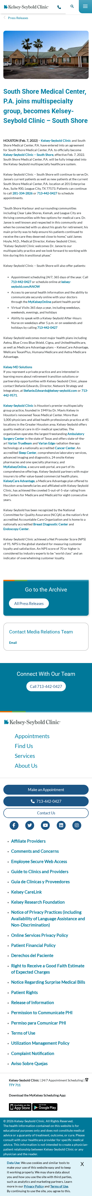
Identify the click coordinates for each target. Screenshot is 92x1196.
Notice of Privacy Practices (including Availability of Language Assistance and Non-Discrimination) (48, 918)
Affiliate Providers (28, 841)
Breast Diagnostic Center (50, 524)
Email (13, 642)
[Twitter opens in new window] (29, 825)
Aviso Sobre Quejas (29, 1063)
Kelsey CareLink (26, 891)
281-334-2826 (23, 193)
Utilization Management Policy (40, 1043)
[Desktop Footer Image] (32, 726)
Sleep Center (27, 452)
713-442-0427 (47, 193)
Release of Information (32, 1002)
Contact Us (46, 813)
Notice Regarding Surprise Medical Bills (48, 982)
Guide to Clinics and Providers (39, 871)
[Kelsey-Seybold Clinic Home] (28, 7)
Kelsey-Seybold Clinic (56, 140)
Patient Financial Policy (33, 945)
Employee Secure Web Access (39, 861)
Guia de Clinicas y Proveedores (40, 881)
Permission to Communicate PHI (42, 1012)
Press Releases (18, 18)
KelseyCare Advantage (19, 481)
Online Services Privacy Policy (39, 935)
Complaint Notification (32, 1053)
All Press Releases (29, 603)
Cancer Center (65, 448)
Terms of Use (23, 1032)
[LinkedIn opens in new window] (61, 825)
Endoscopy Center (16, 529)
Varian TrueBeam (20, 443)
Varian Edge (46, 443)
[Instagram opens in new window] (76, 825)
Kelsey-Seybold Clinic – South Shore (28, 155)
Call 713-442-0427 (46, 686)
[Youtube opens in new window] (45, 825)
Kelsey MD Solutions (17, 367)
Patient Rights (24, 992)
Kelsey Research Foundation (38, 902)
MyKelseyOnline (39, 302)
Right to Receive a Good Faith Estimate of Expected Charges (47, 968)
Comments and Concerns (35, 851)
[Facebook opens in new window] (14, 825)
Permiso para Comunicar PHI (38, 1022)
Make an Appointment (46, 789)
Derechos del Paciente (32, 955)
